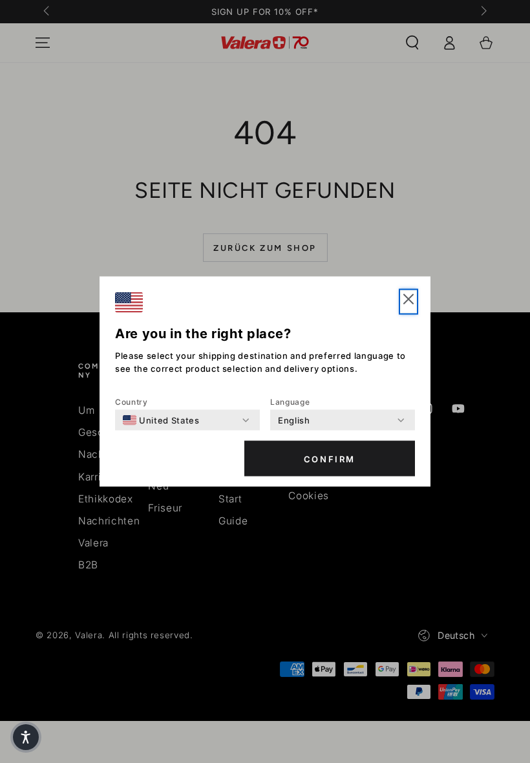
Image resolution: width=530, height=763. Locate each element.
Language (290, 402)
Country (131, 402)
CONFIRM (329, 458)
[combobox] (161, 420)
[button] (25, 737)
